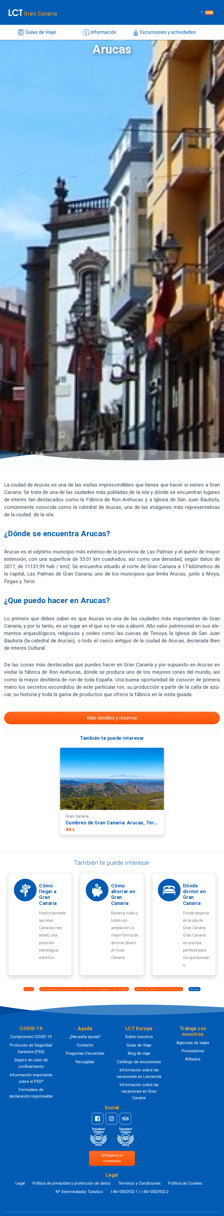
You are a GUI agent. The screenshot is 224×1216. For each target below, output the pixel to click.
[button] (31, 1029)
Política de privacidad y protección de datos (71, 1183)
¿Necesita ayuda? (85, 1037)
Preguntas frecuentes (85, 1053)
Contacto (85, 1045)
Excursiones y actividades (167, 32)
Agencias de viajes (192, 1043)
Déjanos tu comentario (113, 1158)
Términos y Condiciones (139, 1183)
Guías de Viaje (40, 32)
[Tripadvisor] (125, 1118)
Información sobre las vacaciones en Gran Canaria (139, 1091)
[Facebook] (97, 1118)
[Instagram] (111, 1118)
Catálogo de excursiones (139, 1062)
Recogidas (85, 1062)
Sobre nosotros (139, 1037)
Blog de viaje (139, 1053)
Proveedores (193, 1051)
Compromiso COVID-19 (31, 1037)
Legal (20, 1183)
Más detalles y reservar (112, 718)
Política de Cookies (185, 1183)
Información (102, 32)
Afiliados (193, 1059)
